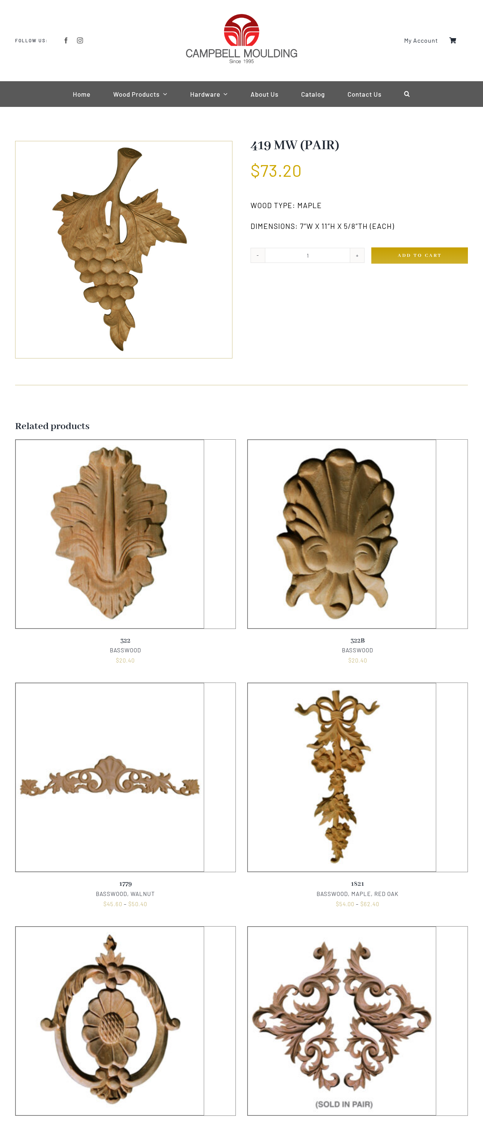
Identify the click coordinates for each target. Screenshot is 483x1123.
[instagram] (80, 40)
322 (125, 641)
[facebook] (66, 40)
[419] (123, 249)
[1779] (109, 687)
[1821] (342, 687)
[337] (109, 931)
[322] (109, 444)
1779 (125, 884)
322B (358, 641)
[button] (407, 94)
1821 (357, 884)
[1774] (342, 931)
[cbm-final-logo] (241, 15)
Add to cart (420, 255)
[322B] (342, 444)
